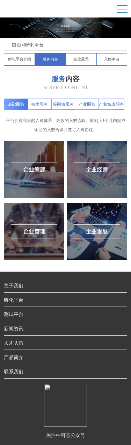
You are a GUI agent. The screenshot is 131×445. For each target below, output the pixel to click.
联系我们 (13, 371)
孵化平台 (34, 45)
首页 (16, 45)
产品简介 (13, 356)
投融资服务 (63, 104)
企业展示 (81, 59)
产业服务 (87, 104)
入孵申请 (111, 59)
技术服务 (39, 104)
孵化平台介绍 (19, 59)
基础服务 (16, 104)
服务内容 (50, 59)
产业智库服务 (111, 104)
